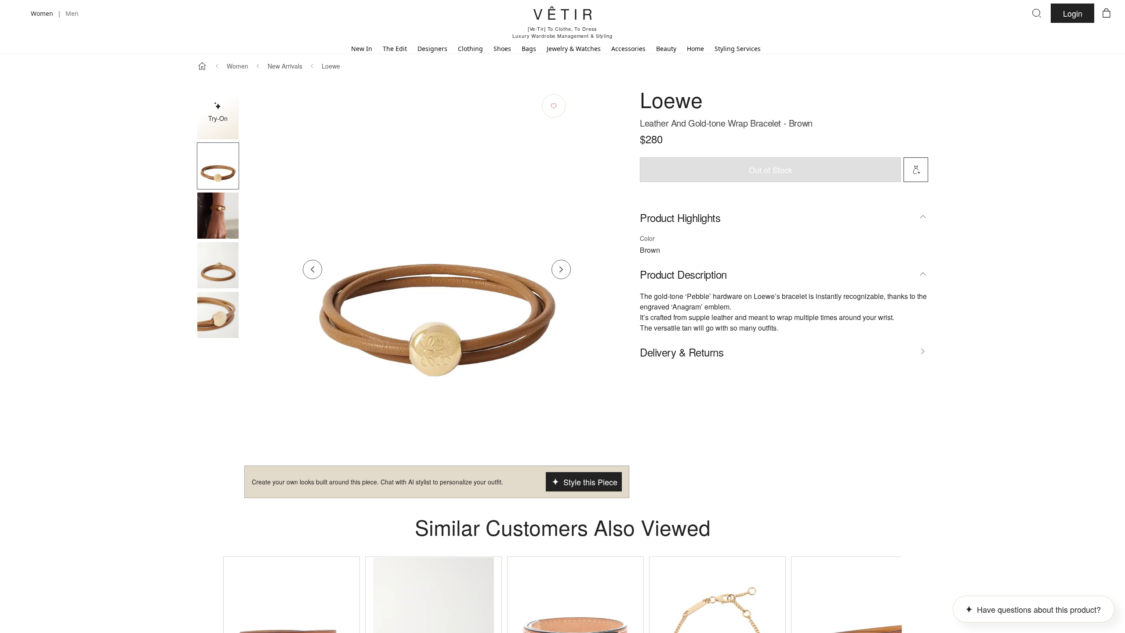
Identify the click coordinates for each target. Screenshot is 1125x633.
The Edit (395, 48)
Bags (529, 48)
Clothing (470, 48)
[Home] (202, 66)
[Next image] (561, 269)
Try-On (218, 118)
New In (361, 48)
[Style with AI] (916, 169)
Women (237, 66)
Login (1072, 13)
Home (695, 48)
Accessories (628, 48)
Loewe (331, 66)
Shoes (502, 48)
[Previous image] (312, 269)
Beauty (666, 48)
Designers (432, 48)
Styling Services (738, 48)
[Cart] (1106, 13)
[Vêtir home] (562, 14)
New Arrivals (285, 66)
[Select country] (18, 13)
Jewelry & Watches (574, 48)
